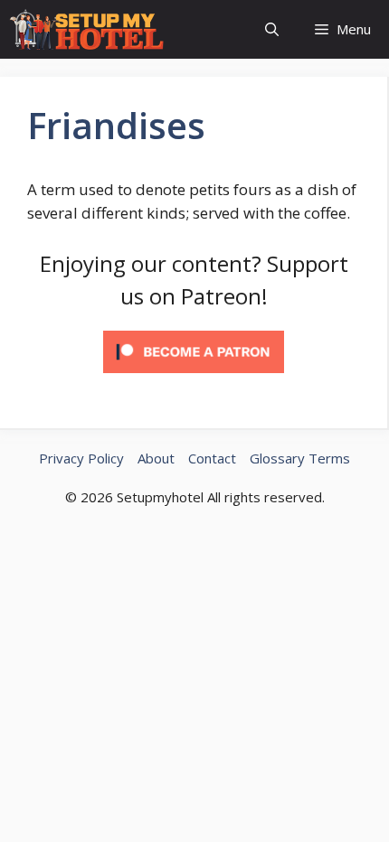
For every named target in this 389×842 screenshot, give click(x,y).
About (156, 458)
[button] (272, 29)
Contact (212, 458)
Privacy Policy (81, 458)
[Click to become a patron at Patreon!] (193, 376)
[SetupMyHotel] (86, 29)
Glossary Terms (300, 458)
